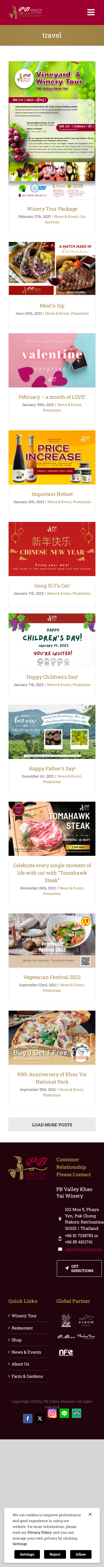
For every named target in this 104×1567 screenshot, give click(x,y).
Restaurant (22, 1328)
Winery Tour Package (52, 208)
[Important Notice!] (52, 457)
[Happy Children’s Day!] (52, 640)
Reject (55, 1554)
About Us (20, 1364)
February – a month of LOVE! (52, 396)
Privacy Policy (39, 1532)
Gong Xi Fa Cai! (52, 585)
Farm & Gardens (27, 1376)
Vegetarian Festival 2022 (52, 977)
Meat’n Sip (52, 305)
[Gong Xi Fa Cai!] (52, 549)
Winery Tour (24, 1315)
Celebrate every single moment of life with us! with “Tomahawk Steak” (52, 873)
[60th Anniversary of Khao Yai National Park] (52, 1038)
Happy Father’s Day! (52, 768)
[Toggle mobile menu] (91, 12)
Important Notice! (52, 494)
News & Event (66, 216)
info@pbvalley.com (83, 1249)
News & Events (26, 1352)
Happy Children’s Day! (52, 676)
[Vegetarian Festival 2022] (52, 941)
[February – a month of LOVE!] (52, 360)
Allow (81, 1554)
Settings (20, 1543)
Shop (17, 1340)
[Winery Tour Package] (52, 130)
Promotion (80, 313)
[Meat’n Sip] (52, 269)
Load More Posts (52, 1124)
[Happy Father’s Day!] (52, 732)
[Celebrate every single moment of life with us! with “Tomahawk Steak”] (52, 829)
